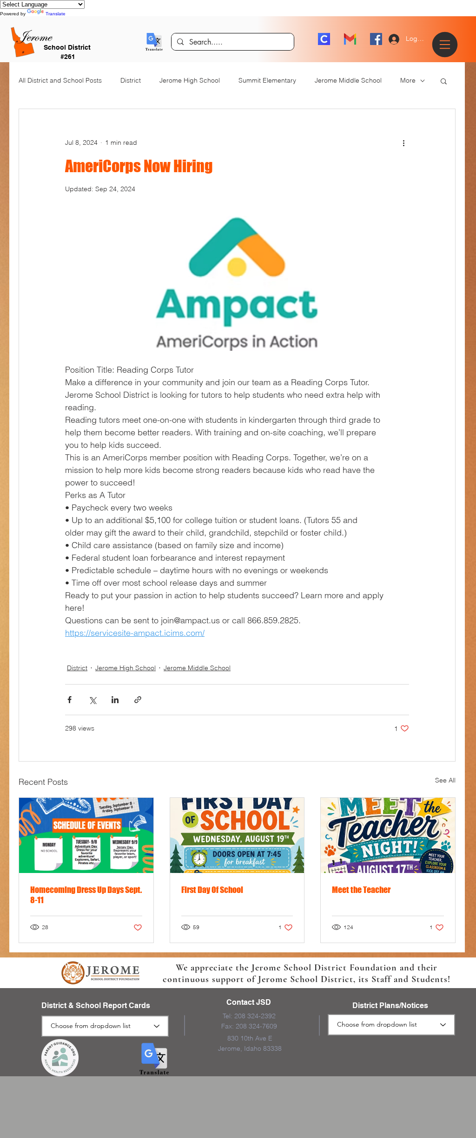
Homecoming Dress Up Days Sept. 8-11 (86, 895)
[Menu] (446, 44)
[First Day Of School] (237, 835)
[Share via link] (137, 699)
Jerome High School (189, 80)
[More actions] (403, 142)
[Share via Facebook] (69, 699)
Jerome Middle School (348, 80)
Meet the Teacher (361, 890)
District (130, 80)
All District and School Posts (60, 80)
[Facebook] (376, 39)
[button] (154, 42)
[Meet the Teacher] (388, 835)
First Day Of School (212, 890)
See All (445, 780)
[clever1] (324, 39)
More (408, 80)
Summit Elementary (267, 80)
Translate (56, 13)
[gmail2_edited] (350, 39)
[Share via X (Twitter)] (92, 699)
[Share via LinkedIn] (115, 699)
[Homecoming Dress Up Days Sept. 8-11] (86, 835)
